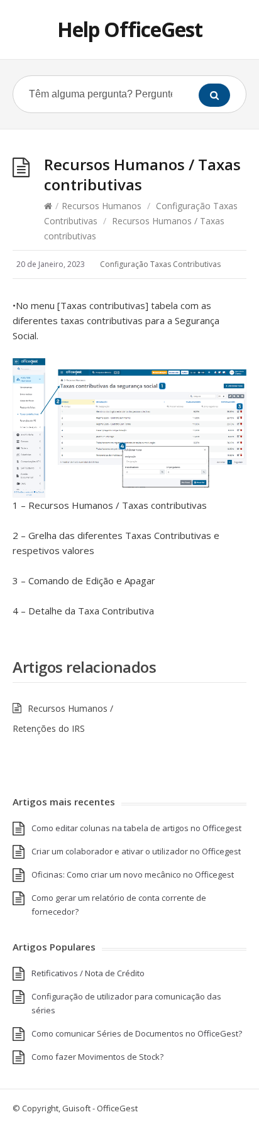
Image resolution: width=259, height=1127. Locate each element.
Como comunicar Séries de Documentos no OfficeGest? (136, 1033)
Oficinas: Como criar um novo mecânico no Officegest (132, 874)
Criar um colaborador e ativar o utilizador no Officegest (136, 851)
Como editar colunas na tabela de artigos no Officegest (136, 828)
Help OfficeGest (129, 29)
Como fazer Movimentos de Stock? (97, 1056)
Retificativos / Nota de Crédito (88, 973)
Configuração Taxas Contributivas (160, 264)
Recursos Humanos (101, 206)
